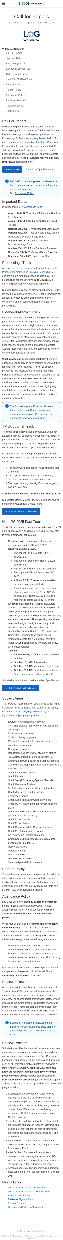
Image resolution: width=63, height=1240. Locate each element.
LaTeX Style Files (12, 169)
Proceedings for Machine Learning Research (25, 138)
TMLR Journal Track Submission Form (21, 511)
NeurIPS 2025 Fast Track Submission (21, 688)
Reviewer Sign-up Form (20, 1199)
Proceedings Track (15, 63)
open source (34, 1236)
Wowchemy (17, 1236)
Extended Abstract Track (18, 69)
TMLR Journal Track (16, 74)
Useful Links (12, 111)
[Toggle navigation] (3, 4)
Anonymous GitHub (18, 1113)
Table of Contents (14, 49)
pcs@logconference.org (34, 711)
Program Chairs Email (19, 1195)
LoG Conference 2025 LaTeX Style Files (29, 1191)
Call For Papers (14, 53)
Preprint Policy (13, 90)
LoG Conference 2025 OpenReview (26, 1187)
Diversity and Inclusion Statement (25, 1207)
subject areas (32, 479)
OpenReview (31, 146)
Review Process (14, 105)
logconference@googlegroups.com (20, 715)
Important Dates (14, 58)
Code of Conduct (17, 1203)
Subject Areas (13, 84)
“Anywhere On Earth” (32, 207)
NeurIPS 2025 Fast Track (19, 79)
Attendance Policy (15, 95)
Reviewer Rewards (16, 100)
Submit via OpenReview (39, 169)
